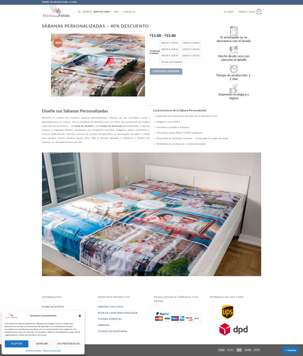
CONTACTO (129, 12)
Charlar (291, 350)
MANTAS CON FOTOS (110, 307)
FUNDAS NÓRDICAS (110, 319)
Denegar (42, 344)
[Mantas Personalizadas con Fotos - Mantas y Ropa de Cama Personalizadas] (57, 12)
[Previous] (57, 65)
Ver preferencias (68, 344)
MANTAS (87, 12)
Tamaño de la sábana (155, 52)
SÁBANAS (103, 325)
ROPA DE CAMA (102, 12)
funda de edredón (83, 126)
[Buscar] (79, 12)
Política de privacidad (52, 350)
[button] (79, 315)
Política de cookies (33, 350)
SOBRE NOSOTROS (53, 307)
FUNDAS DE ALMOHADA (112, 331)
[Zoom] (55, 93)
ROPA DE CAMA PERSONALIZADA (118, 313)
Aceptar (16, 344)
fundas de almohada (111, 126)
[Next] (139, 65)
